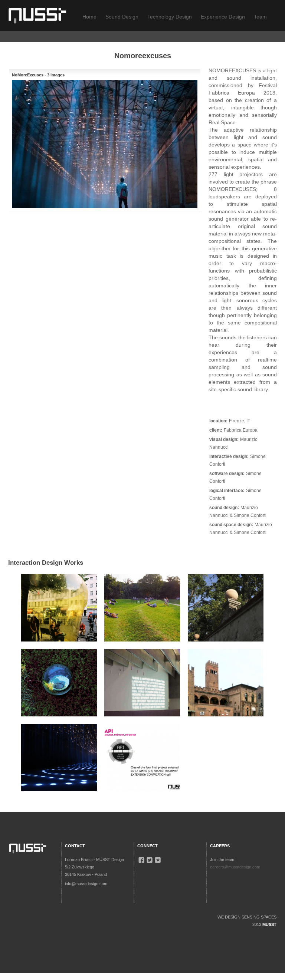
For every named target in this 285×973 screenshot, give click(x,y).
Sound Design (121, 17)
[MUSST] (37, 14)
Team (260, 17)
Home (89, 17)
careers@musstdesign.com (235, 867)
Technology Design (169, 17)
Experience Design (223, 17)
